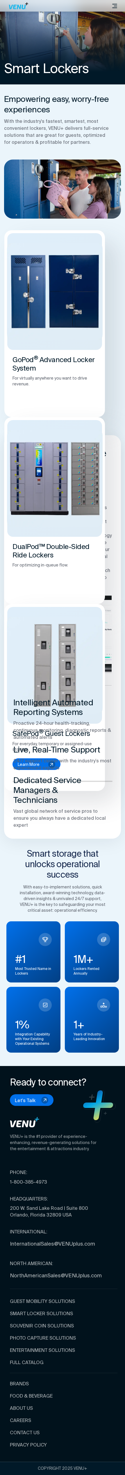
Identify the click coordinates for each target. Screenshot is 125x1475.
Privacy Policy (28, 1444)
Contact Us (25, 1432)
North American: (31, 1263)
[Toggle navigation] (114, 5)
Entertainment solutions (42, 1350)
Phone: (18, 1172)
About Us (21, 1408)
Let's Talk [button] (25, 1100)
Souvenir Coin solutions (42, 1325)
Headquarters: (29, 1198)
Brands (19, 1383)
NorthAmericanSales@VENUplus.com (55, 1275)
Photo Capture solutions (43, 1338)
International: (28, 1231)
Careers (20, 1420)
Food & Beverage (31, 1395)
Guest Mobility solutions (42, 1301)
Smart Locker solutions (41, 1313)
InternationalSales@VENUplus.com (52, 1244)
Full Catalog (27, 1362)
